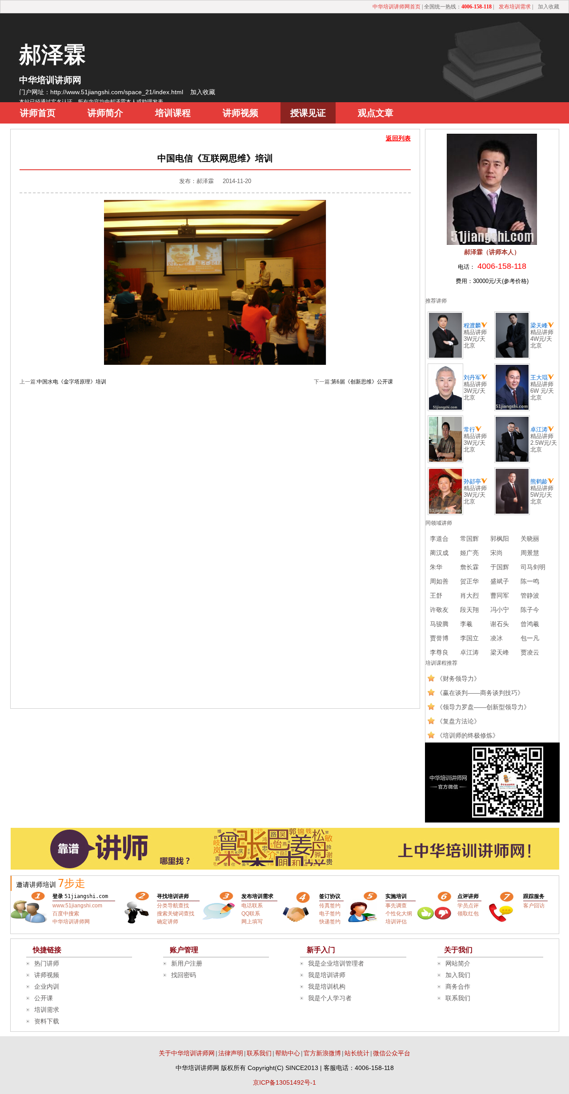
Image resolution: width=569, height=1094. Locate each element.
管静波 (530, 595)
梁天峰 (539, 325)
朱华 (436, 567)
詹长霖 (469, 567)
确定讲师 (167, 921)
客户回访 (534, 905)
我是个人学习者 (330, 998)
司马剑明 (533, 567)
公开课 (43, 998)
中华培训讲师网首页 (397, 7)
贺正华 (469, 581)
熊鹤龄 (539, 481)
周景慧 (530, 552)
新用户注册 (186, 963)
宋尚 (496, 552)
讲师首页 (38, 113)
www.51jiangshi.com (77, 905)
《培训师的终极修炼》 (468, 735)
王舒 (436, 595)
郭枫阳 (499, 538)
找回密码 (183, 974)
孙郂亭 (472, 481)
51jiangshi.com (86, 896)
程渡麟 (472, 325)
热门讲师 (46, 963)
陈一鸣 (530, 581)
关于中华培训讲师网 (187, 1053)
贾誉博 (439, 638)
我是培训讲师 (326, 974)
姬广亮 (469, 552)
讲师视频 (240, 113)
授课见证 (308, 113)
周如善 (439, 581)
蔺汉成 (439, 552)
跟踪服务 (534, 896)
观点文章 (375, 113)
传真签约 (330, 905)
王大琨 (539, 377)
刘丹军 (472, 377)
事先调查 (396, 905)
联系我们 (457, 998)
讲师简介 (105, 113)
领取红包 (468, 913)
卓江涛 (539, 429)
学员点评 (468, 905)
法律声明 (230, 1053)
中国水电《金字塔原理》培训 (71, 382)
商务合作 (457, 986)
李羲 (466, 623)
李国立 (469, 638)
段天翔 (469, 609)
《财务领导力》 (458, 678)
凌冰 (496, 638)
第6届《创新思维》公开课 (362, 382)
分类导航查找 (173, 905)
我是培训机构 (326, 986)
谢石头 (499, 623)
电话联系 (252, 905)
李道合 (439, 538)
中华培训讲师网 (50, 80)
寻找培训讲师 (173, 896)
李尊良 (439, 652)
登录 (57, 896)
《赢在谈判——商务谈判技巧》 (480, 692)
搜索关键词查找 (175, 913)
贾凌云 (530, 652)
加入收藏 (548, 7)
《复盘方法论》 (458, 721)
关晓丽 (530, 538)
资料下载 (46, 1021)
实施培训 (396, 896)
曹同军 (499, 595)
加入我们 (457, 974)
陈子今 (530, 609)
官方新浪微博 (322, 1053)
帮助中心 (287, 1053)
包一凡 (530, 638)
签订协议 (330, 896)
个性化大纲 (398, 913)
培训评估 (396, 921)
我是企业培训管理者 (336, 963)
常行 (469, 429)
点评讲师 (468, 896)
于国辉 (499, 567)
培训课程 (173, 113)
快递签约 (330, 921)
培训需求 (46, 1009)
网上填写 (252, 921)
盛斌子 (499, 581)
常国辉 (469, 538)
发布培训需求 (515, 7)
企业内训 (46, 986)
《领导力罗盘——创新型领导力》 (483, 707)
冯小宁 (499, 609)
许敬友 (439, 609)
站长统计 (357, 1053)
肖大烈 (469, 595)
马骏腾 (439, 623)
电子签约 (330, 913)
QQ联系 (250, 913)
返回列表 (398, 138)
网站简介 (457, 963)
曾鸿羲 (530, 623)
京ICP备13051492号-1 (284, 1082)
